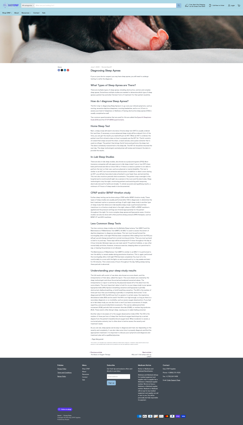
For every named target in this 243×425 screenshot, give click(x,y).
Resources (26, 13)
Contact (36, 13)
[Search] (178, 5)
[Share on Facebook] (59, 70)
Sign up (111, 383)
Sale (43, 13)
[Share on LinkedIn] (65, 70)
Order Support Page (173, 380)
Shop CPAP (6, 13)
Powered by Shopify (63, 419)
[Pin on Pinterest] (68, 70)
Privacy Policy (61, 369)
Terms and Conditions (64, 373)
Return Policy (61, 376)
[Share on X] (62, 70)
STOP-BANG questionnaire (114, 120)
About (16, 13)
